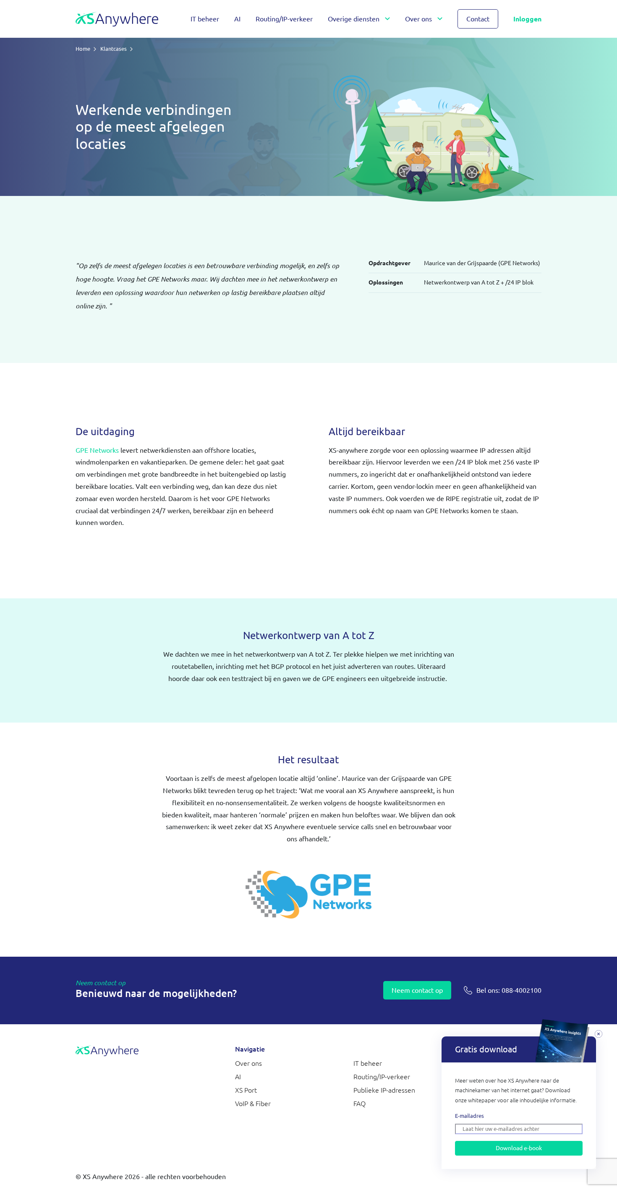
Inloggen (527, 19)
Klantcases (113, 49)
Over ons (418, 19)
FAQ (359, 1103)
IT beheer (205, 19)
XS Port (246, 1090)
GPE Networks (97, 450)
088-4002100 (508, 990)
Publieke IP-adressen (384, 1090)
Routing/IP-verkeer (284, 19)
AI (237, 19)
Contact (477, 19)
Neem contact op (417, 990)
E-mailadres (469, 1116)
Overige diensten (353, 19)
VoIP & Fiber (253, 1103)
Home (83, 49)
